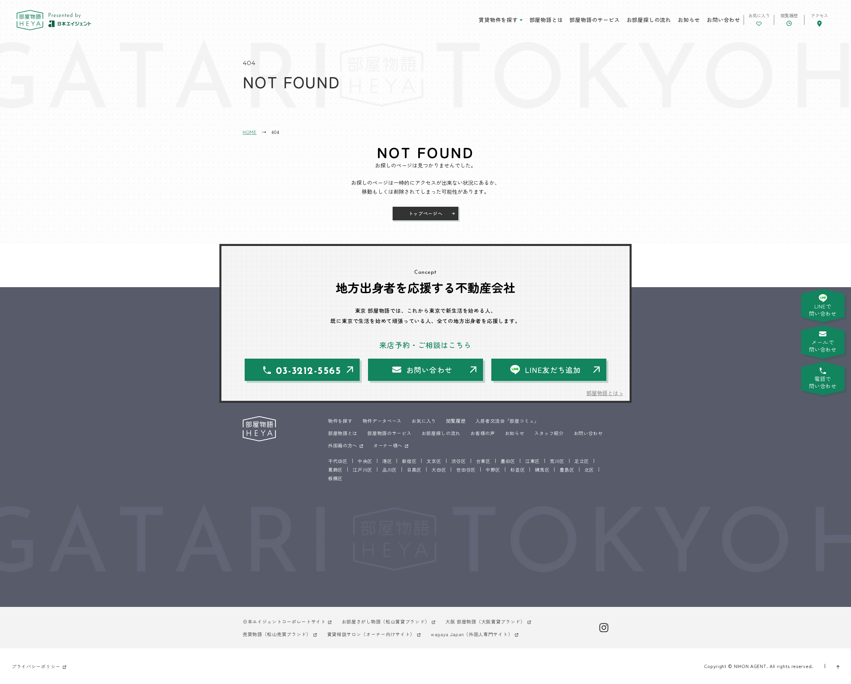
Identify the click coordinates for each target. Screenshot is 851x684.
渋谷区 (458, 461)
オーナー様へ (388, 445)
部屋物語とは (546, 20)
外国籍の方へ (342, 445)
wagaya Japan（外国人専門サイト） (472, 634)
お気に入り (424, 420)
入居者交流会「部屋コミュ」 (507, 420)
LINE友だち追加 (553, 369)
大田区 (438, 469)
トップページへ (426, 213)
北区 (589, 469)
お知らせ (689, 20)
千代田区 (338, 461)
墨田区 (508, 461)
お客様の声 (482, 433)
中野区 (493, 469)
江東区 (532, 461)
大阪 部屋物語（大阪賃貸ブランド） (485, 621)
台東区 (483, 461)
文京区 (433, 461)
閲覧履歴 (456, 420)
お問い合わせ (723, 20)
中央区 (365, 461)
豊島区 (566, 469)
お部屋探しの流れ (649, 20)
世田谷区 (466, 469)
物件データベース (382, 420)
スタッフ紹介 (548, 433)
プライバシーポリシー (36, 666)
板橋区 (335, 478)
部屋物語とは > (604, 393)
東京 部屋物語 (30, 20)
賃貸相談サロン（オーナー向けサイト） (371, 634)
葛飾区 (335, 469)
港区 (387, 461)
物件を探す (340, 420)
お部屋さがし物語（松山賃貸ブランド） (386, 621)
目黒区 (414, 469)
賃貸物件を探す (498, 20)
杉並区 (517, 469)
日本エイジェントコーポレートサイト (284, 621)
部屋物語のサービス (594, 20)
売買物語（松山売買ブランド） (277, 634)
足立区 (581, 461)
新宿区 (409, 461)
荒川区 (557, 461)
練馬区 (542, 469)
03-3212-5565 (308, 371)
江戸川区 (362, 469)
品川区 (389, 469)
